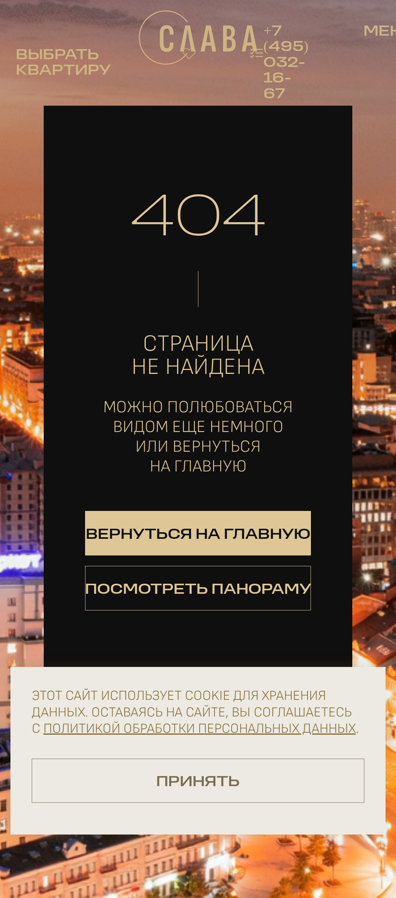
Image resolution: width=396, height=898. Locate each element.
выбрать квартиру (63, 63)
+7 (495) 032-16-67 (286, 63)
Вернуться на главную (198, 535)
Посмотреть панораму (198, 590)
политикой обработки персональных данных (199, 728)
